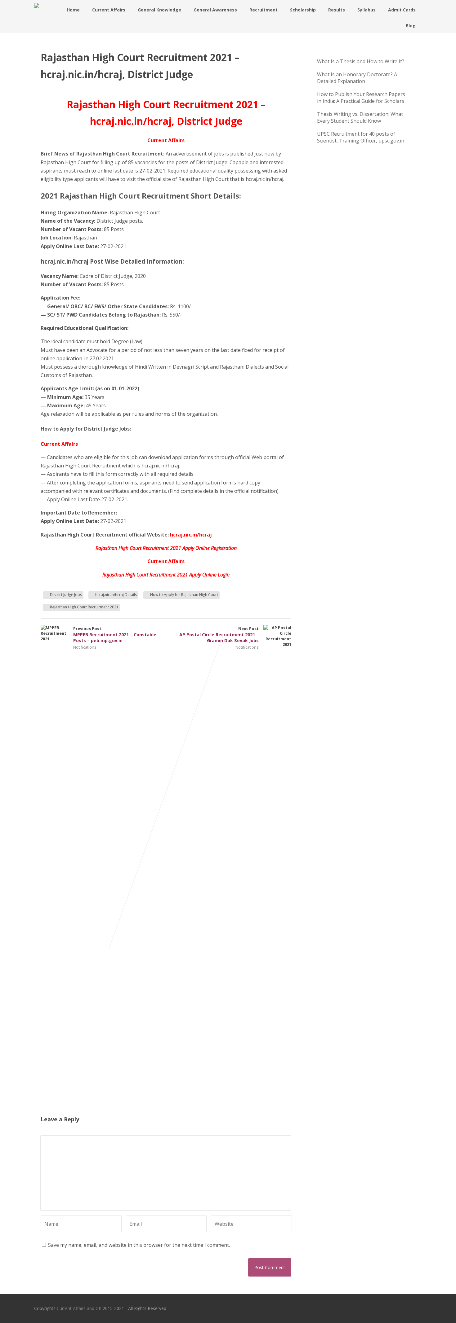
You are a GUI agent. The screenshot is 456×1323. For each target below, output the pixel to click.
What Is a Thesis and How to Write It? (360, 61)
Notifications (84, 647)
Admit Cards (402, 10)
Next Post (219, 634)
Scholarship (303, 10)
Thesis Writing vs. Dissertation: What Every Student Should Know (360, 117)
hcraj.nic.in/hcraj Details (116, 594)
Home (73, 10)
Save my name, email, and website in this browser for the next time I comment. (139, 1245)
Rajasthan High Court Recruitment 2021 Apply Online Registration (166, 548)
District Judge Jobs (66, 594)
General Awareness (215, 10)
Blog (411, 25)
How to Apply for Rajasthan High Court (184, 594)
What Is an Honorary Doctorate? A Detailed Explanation (357, 78)
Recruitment (263, 10)
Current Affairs (108, 10)
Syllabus (366, 10)
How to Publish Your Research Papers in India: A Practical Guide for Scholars (361, 97)
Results (336, 10)
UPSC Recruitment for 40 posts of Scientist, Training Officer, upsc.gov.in (360, 137)
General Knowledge (159, 10)
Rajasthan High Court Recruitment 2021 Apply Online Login (166, 574)
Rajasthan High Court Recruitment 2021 (84, 607)
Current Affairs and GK (79, 1308)
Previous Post (114, 634)
